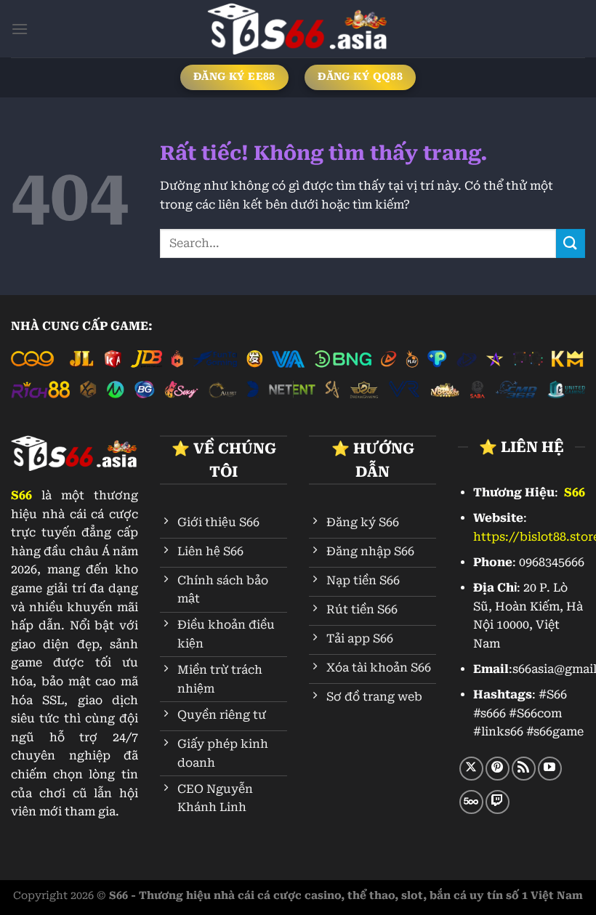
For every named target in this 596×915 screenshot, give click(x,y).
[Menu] (19, 29)
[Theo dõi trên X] (471, 769)
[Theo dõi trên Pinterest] (498, 769)
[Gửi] (570, 243)
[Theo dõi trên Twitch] (498, 802)
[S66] (298, 29)
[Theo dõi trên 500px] (471, 802)
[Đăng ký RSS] (524, 769)
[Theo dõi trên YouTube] (550, 769)
